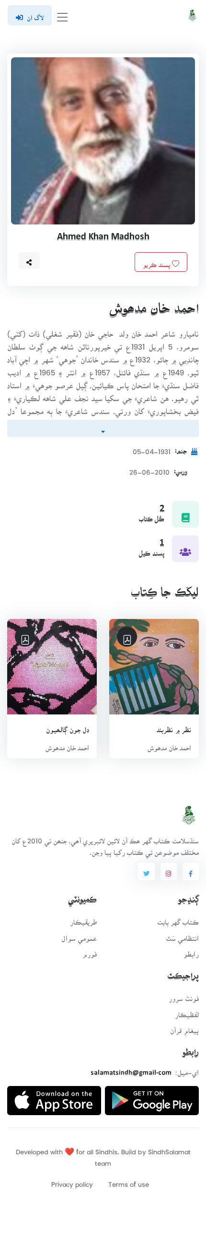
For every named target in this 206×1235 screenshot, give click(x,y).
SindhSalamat (169, 1149)
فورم (89, 951)
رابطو (191, 951)
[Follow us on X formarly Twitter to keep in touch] (146, 871)
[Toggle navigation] (62, 15)
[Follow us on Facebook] (191, 871)
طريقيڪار (83, 919)
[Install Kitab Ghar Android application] (152, 1097)
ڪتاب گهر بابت (178, 919)
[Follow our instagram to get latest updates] (168, 871)
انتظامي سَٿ (182, 935)
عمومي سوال (79, 935)
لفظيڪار (187, 1012)
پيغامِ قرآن (184, 1027)
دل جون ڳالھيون (67, 726)
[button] (29, 260)
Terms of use (128, 1181)
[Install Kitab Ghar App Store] (54, 1097)
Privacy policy (72, 1181)
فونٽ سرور (184, 995)
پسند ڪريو (157, 262)
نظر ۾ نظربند (174, 726)
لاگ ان (35, 15)
